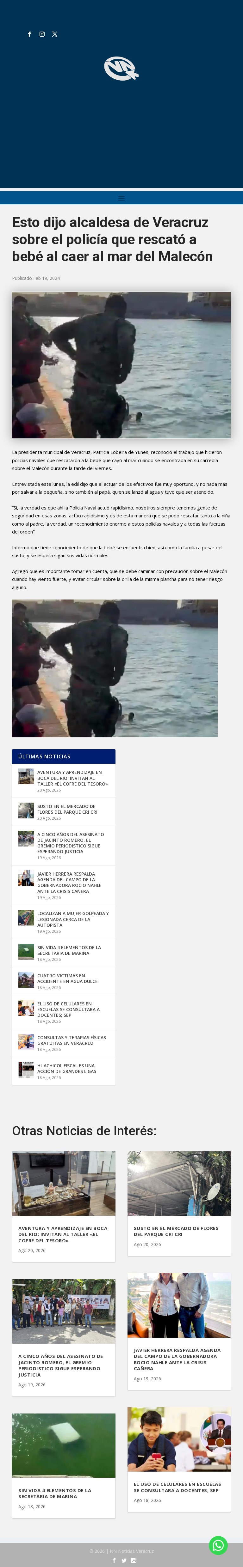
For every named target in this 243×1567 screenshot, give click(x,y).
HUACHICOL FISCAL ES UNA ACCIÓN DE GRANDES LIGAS (66, 1068)
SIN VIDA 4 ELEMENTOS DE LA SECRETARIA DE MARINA (69, 950)
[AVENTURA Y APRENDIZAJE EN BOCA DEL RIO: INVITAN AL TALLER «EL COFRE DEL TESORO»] (26, 776)
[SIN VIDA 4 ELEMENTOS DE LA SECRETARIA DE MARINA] (26, 952)
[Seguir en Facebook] (29, 34)
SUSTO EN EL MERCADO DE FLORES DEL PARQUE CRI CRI (67, 809)
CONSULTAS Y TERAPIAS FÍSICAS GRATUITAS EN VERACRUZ (71, 1040)
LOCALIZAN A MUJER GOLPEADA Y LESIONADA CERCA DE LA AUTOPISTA (73, 919)
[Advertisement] (121, 143)
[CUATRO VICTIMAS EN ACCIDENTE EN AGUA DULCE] (26, 980)
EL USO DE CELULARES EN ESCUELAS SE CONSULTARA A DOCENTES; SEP (68, 1009)
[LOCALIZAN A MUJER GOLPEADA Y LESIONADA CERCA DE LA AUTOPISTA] (26, 917)
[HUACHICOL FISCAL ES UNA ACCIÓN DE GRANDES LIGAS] (26, 1070)
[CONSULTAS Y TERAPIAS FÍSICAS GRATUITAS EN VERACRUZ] (26, 1042)
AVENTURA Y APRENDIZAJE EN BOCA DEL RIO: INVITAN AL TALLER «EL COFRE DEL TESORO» (72, 778)
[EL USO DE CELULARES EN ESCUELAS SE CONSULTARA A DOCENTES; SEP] (26, 1008)
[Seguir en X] (55, 34)
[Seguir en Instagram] (42, 34)
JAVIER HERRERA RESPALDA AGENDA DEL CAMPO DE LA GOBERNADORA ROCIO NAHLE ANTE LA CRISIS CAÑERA (69, 882)
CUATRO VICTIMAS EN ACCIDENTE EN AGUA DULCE (67, 978)
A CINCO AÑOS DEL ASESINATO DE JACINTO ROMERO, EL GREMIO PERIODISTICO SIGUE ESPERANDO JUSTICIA (70, 843)
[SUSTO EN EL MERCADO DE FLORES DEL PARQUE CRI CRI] (26, 810)
